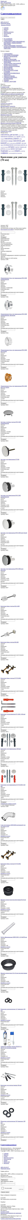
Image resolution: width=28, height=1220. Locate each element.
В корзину (3, 237)
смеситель (8, 139)
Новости (6, 29)
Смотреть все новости (6, 103)
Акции (5, 34)
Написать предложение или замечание (11, 1213)
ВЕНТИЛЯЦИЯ (8, 67)
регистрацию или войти (7, 229)
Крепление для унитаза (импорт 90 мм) (11, 1085)
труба (19, 136)
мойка (20, 138)
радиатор (14, 153)
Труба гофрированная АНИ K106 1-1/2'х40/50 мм (14, 937)
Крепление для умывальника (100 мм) (11, 748)
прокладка (18, 149)
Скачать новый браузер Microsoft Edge (11, 1218)
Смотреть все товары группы (8, 803)
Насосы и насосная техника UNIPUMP (11, 123)
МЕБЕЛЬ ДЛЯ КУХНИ (10, 59)
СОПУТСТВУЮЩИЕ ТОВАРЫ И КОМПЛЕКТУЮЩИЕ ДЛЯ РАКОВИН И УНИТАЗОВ (15, 47)
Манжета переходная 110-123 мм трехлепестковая (14, 973)
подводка (5, 151)
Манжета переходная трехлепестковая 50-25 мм (13, 899)
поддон (2, 138)
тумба (13, 151)
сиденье (17, 147)
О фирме (6, 27)
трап (10, 151)
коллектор (22, 151)
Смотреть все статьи (6, 131)
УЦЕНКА (6, 80)
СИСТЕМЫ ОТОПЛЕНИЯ (11, 55)
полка (19, 134)
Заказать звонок (5, 1192)
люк (26, 145)
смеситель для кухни (9, 135)
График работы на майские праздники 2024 (12, 94)
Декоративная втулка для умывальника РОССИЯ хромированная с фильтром (14, 314)
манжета (15, 136)
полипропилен (9, 145)
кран (25, 143)
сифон (22, 143)
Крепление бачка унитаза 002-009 (10, 642)
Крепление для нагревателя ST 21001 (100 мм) (13, 714)
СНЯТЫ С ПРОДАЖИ (10, 81)
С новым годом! (5, 87)
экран (2, 145)
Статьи (5, 30)
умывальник (19, 153)
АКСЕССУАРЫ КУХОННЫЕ (12, 66)
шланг (18, 143)
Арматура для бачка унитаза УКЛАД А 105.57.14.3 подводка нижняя (11, 1047)
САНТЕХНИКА (8, 40)
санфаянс (5, 153)
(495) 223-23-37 (5, 22)
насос (8, 143)
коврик (17, 151)
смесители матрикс (4, 147)
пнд (24, 136)
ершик (13, 149)
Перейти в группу (5, 836)
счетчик (10, 153)
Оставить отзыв (5, 1211)
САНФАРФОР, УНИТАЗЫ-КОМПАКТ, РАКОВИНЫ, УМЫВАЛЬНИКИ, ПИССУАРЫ (14, 43)
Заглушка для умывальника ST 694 (10, 459)
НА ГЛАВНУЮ (8, 38)
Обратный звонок (5, 23)
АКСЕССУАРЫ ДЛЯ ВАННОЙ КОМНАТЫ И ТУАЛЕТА (12, 64)
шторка (11, 147)
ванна (11, 143)
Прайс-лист (7, 1162)
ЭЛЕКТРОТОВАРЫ (9, 76)
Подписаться (4, 1179)
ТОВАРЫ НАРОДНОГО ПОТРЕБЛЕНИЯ (10, 78)
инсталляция (8, 149)
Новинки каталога (9, 32)
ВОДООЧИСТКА (8, 69)
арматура (14, 143)
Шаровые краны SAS (6, 114)
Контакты (6, 36)
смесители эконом (7, 136)
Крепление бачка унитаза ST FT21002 (11, 678)
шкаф (22, 136)
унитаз (16, 139)
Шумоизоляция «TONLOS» (8, 106)
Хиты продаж (7, 33)
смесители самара (7, 141)
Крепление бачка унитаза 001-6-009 (10, 606)
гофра (22, 134)
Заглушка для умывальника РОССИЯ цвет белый (14, 532)
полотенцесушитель (20, 145)
